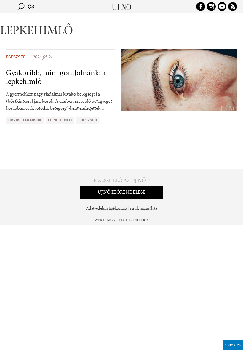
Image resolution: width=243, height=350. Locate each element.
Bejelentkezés (31, 6)
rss (232, 6)
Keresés (21, 6)
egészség (87, 120)
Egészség (15, 57)
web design (105, 220)
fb (200, 6)
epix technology (133, 220)
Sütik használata (143, 209)
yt (222, 6)
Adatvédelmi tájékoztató (106, 209)
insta (211, 6)
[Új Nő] (122, 6)
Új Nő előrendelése (121, 192)
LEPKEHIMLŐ (60, 120)
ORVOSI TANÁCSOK (24, 120)
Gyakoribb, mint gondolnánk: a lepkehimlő (56, 78)
